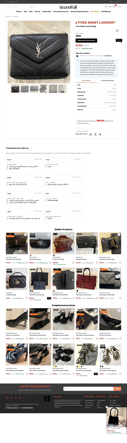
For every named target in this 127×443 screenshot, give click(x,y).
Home (9, 16)
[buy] (107, 428)
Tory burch (9, 293)
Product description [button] (107, 80)
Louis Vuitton (33, 257)
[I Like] (25, 234)
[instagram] (20, 397)
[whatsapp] (7, 397)
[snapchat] (24, 397)
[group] (39, 88)
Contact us (12, 2)
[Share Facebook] (100, 134)
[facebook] (11, 397)
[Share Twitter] (95, 134)
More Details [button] (86, 80)
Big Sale (10, 234)
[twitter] (16, 397)
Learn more (108, 55)
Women (15, 16)
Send (117, 389)
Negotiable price (10, 236)
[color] (31, 256)
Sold (49, 298)
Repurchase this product (86, 40)
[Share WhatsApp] (17, 1)
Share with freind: (81, 134)
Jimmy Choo (79, 257)
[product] (117, 417)
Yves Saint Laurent (11, 257)
